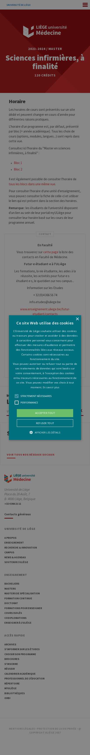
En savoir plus (51, 387)
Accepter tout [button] (45, 413)
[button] (45, 377)
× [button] (77, 319)
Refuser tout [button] (45, 423)
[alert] (45, 377)
